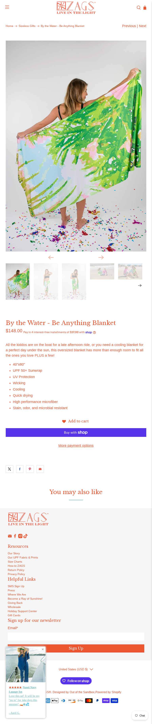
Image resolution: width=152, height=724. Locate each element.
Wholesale (14, 607)
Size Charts (15, 561)
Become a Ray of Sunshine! (25, 598)
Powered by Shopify (108, 692)
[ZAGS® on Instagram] (20, 537)
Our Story (14, 553)
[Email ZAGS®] (10, 537)
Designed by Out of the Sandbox (74, 692)
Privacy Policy (16, 574)
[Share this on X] (9, 469)
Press (11, 590)
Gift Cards (14, 615)
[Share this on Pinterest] (30, 469)
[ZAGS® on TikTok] (25, 537)
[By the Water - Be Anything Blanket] (76, 146)
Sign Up (76, 648)
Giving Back (15, 602)
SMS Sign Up (16, 586)
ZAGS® (46, 692)
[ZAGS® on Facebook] (15, 537)
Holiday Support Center (22, 611)
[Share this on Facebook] (20, 469)
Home (9, 26)
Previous (129, 26)
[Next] (101, 257)
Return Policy (16, 570)
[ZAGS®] (76, 7)
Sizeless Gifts (27, 26)
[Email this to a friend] (40, 469)
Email (13, 628)
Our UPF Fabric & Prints (23, 557)
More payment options (76, 446)
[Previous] (51, 257)
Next (142, 26)
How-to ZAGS (16, 565)
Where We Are (17, 594)
